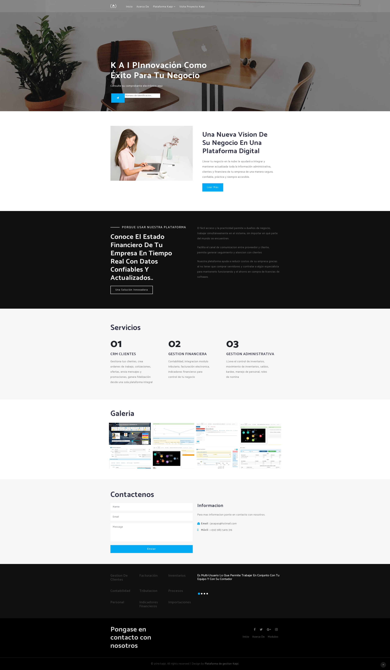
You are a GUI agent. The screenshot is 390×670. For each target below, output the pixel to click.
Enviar (151, 549)
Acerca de (142, 7)
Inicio (129, 7)
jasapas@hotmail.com (223, 523)
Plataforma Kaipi (163, 7)
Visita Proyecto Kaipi (192, 7)
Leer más (213, 187)
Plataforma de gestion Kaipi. (222, 664)
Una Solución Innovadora (131, 290)
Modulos (273, 637)
